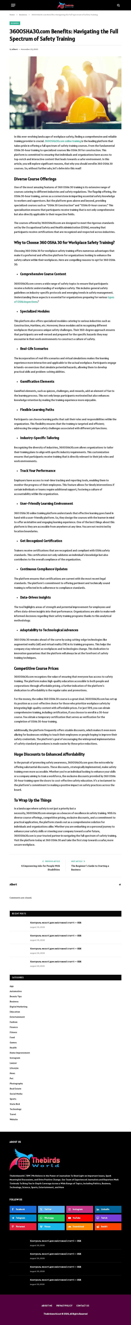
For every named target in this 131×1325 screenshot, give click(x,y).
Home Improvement (20, 1052)
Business (15, 23)
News (12, 1073)
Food (12, 1037)
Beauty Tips (16, 996)
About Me (47, 1305)
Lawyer (13, 1063)
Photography (16, 1083)
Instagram (15, 1057)
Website (14, 1119)
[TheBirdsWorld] (65, 5)
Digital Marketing (18, 1006)
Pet (11, 1078)
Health (13, 1047)
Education (15, 1011)
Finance (14, 1027)
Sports (13, 1098)
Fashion (13, 1022)
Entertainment (17, 1016)
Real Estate (15, 1088)
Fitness (13, 1032)
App (12, 986)
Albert (15, 49)
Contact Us (82, 1305)
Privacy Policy (64, 1305)
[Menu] (13, 5)
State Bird (15, 1104)
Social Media (16, 1093)
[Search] (118, 5)
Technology (15, 1109)
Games (13, 1042)
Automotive (16, 991)
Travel (13, 1114)
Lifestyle (14, 1068)
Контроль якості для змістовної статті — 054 (55, 922)
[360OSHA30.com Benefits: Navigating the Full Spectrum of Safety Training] (65, 92)
